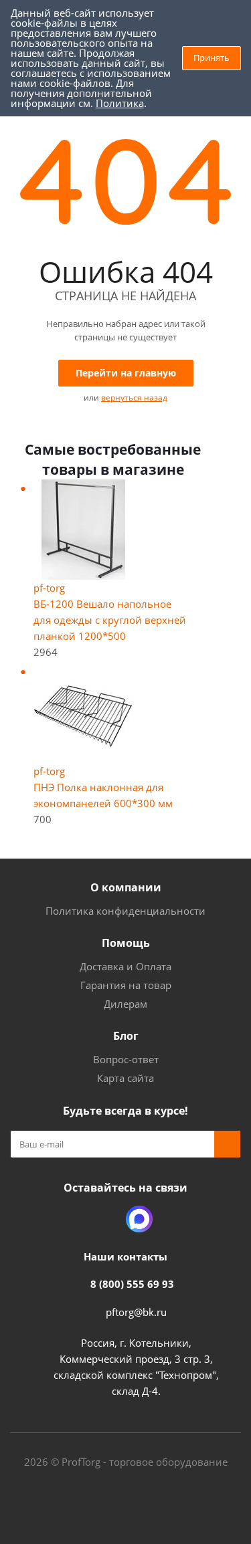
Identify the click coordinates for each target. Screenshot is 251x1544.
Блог (126, 1035)
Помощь (126, 942)
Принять (211, 57)
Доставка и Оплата (125, 966)
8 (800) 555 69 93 (132, 1284)
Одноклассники (105, 1219)
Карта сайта (125, 1078)
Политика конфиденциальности (125, 910)
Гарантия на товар (125, 985)
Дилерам (125, 1003)
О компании (125, 887)
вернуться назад (134, 397)
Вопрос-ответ (126, 1059)
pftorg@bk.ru (136, 1312)
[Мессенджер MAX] (139, 1219)
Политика (120, 103)
